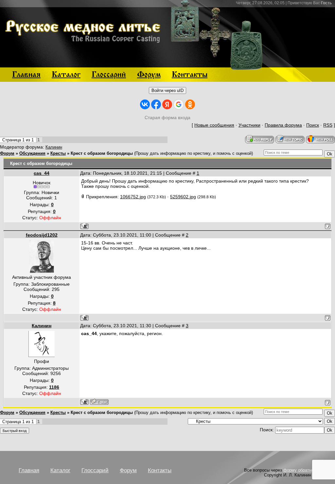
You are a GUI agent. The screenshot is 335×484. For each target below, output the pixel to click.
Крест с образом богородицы (102, 153)
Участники (249, 125)
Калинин (53, 147)
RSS (327, 125)
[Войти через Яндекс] (167, 104)
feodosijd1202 (42, 235)
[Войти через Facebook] (156, 104)
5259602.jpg (183, 196)
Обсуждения (32, 153)
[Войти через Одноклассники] (190, 104)
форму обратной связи (305, 470)
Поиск (312, 125)
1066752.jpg (133, 196)
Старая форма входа (167, 117)
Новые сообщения (214, 125)
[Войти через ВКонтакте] (145, 104)
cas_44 (41, 173)
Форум (7, 153)
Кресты (58, 153)
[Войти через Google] (178, 104)
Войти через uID (167, 90)
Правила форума (283, 125)
